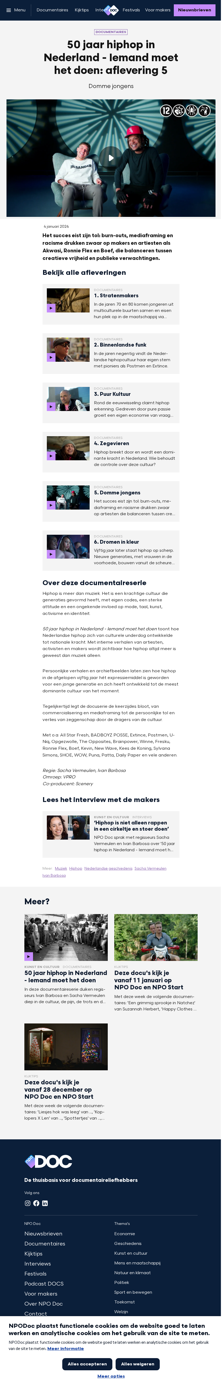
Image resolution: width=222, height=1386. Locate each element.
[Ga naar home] (111, 10)
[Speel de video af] (111, 158)
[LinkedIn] (45, 1203)
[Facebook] (36, 1203)
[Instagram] (27, 1203)
